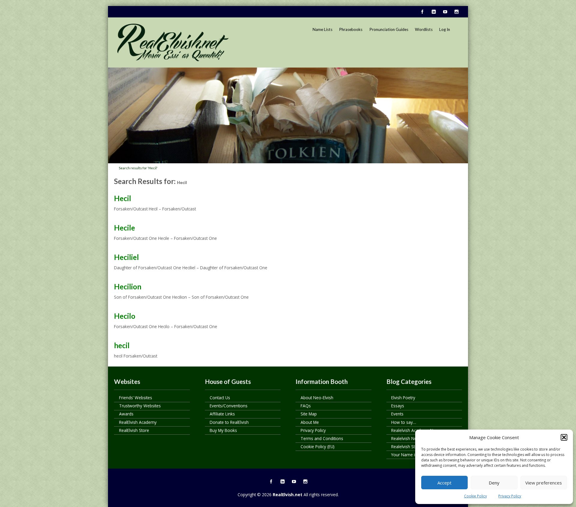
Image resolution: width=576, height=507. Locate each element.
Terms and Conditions (322, 438)
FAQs (306, 406)
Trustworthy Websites (140, 406)
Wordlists (424, 29)
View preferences (543, 483)
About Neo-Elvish (317, 397)
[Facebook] (422, 12)
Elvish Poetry (403, 397)
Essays (397, 406)
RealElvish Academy (138, 422)
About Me (310, 422)
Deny (494, 483)
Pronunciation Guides (388, 29)
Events (397, 414)
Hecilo (124, 316)
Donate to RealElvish (229, 422)
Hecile (124, 227)
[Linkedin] (433, 12)
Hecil (122, 198)
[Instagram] (456, 12)
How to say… (403, 422)
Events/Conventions (229, 406)
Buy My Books (223, 430)
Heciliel (126, 257)
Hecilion (127, 286)
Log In (444, 29)
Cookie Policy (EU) (317, 446)
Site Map (309, 414)
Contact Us (220, 397)
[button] (564, 437)
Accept (444, 483)
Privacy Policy (509, 496)
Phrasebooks (350, 29)
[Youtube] (445, 12)
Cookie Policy (475, 496)
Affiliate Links (222, 414)
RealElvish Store (134, 430)
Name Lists (322, 29)
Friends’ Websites (135, 397)
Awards (126, 414)
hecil (122, 345)
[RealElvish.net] (173, 42)
